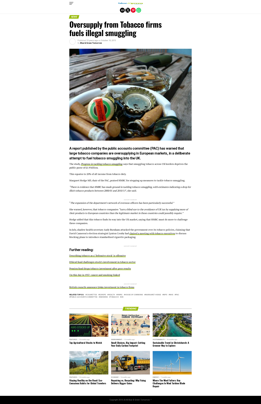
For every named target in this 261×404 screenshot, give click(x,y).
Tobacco (114, 297)
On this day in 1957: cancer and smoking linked (94, 274)
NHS (171, 295)
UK (122, 297)
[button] (71, 3)
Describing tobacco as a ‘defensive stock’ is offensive (97, 255)
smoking (104, 297)
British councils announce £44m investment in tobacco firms (101, 287)
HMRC (119, 295)
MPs (165, 295)
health (111, 295)
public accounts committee (83, 297)
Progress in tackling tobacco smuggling (101, 164)
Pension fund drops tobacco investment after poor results (100, 268)
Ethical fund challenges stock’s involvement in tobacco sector (102, 262)
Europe (102, 295)
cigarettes (91, 295)
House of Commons (134, 295)
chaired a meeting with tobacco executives (152, 233)
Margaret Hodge (153, 295)
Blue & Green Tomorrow (91, 43)
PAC (177, 295)
